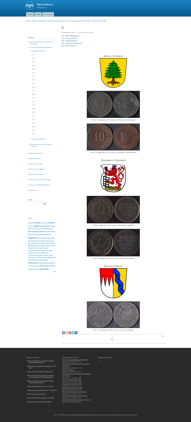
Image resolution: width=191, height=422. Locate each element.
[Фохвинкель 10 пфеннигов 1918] (113, 256)
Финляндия (44, 260)
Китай (34, 243)
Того (35, 257)
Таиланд (31, 257)
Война (53, 231)
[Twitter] (73, 332)
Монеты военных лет (36, 153)
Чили (37, 266)
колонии (44, 268)
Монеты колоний (35, 158)
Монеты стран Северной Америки (40, 179)
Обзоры (37, 14)
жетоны (36, 269)
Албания (43, 223)
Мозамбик (32, 245)
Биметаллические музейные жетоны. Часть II (76, 400)
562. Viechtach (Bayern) (70, 38)
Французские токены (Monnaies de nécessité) (41, 145)
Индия (45, 238)
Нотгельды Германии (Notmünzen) (78, 21)
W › (163, 336)
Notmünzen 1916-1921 (99, 21)
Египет (39, 238)
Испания (38, 241)
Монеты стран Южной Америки (40, 185)
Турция (45, 257)
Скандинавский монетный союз (72, 384)
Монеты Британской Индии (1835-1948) (74, 396)
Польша (45, 248)
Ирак (49, 238)
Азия (37, 222)
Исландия (31, 241)
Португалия (32, 250)
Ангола (30, 226)
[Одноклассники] (66, 332)
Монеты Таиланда (68, 370)
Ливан (43, 243)
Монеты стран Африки (37, 169)
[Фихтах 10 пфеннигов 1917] (113, 150)
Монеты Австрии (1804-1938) (36, 394)
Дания (49, 234)
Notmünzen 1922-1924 (38, 139)
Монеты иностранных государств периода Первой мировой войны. (40, 381)
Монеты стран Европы (37, 174)
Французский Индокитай (46, 263)
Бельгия (44, 225)
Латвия (39, 243)
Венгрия (47, 231)
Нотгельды (38, 248)
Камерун (51, 241)
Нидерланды (40, 245)
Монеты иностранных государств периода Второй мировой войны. (40, 361)
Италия (44, 241)
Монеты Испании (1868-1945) (71, 380)
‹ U (63, 336)
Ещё (54, 271)
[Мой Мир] (76, 332)
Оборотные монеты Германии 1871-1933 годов (42, 390)
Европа (32, 237)
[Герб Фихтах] (113, 87)
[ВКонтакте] (63, 332)
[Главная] (29, 6)
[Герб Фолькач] (113, 297)
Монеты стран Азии (36, 164)
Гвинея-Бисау (33, 234)
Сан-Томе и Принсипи (40, 252)
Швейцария (44, 265)
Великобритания (36, 231)
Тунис (40, 257)
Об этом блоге (48, 14)
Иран (53, 238)
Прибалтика (41, 250)
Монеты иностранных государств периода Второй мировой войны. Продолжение (40, 376)
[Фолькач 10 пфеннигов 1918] (113, 327)
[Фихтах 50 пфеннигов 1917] (113, 117)
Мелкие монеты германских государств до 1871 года (42, 367)
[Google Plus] (69, 332)
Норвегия (31, 248)
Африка (37, 225)
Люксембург (50, 243)
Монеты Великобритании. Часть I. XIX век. (40, 386)
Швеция (52, 266)
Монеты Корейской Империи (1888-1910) (75, 360)
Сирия (50, 255)
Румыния (49, 250)
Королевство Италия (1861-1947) (72, 388)
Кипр (30, 243)
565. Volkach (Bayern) (69, 46)
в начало (112, 338)
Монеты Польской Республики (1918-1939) (40, 398)
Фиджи (36, 260)
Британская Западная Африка (37, 229)
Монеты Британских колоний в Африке (39, 402)
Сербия (45, 255)
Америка (51, 222)
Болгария (51, 226)
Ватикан (50, 228)
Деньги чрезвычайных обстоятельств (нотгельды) (49, 21)
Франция (32, 262)
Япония (31, 269)
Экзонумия (33, 190)
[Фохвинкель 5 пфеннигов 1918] (113, 223)
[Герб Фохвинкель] (113, 192)
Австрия (31, 223)
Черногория (32, 266)
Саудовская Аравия (35, 255)
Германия (42, 234)
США (30, 252)
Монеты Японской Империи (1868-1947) (40, 372)
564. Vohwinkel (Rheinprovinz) (72, 43)
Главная (30, 14)
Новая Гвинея (50, 245)
